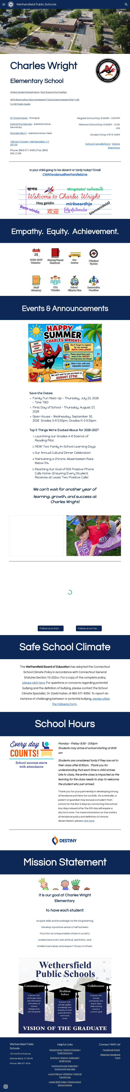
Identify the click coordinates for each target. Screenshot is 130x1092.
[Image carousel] (93, 535)
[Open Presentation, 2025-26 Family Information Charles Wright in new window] (57, 519)
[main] (46, 82)
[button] (4, 4)
